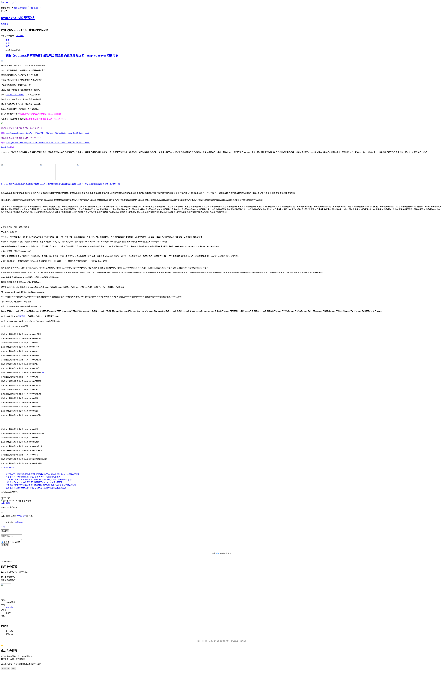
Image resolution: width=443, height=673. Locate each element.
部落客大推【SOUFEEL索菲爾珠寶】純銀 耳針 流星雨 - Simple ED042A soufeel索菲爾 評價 (42, 474)
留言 (24, 516)
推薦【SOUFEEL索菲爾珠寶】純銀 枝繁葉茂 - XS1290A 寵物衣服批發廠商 (36, 488)
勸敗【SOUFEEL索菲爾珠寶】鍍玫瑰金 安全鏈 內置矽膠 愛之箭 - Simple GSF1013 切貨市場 (62, 55)
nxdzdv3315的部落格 (18, 18)
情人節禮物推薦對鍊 (7, 467)
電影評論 (19, 522)
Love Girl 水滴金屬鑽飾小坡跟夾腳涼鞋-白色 (58, 184)
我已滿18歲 (5, 668)
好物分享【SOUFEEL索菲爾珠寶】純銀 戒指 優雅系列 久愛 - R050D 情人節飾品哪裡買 (41, 485)
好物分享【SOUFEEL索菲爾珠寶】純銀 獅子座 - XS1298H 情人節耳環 (34, 482)
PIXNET (204, 641)
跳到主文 (4, 24)
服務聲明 (243, 641)
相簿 (7, 40)
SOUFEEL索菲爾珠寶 (15, 95)
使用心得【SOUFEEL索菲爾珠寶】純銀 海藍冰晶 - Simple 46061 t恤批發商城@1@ (39, 480)
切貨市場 (21, 316)
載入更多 (5, 531)
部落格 (8, 43)
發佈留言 (5, 545)
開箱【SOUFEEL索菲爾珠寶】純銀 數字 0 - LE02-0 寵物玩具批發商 (33, 477)
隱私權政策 (234, 641)
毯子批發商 (5, 147)
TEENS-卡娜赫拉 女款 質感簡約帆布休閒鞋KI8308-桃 (98, 184)
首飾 (42, 372)
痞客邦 (19, 516)
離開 (13, 668)
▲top (3, 526)
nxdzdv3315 (5, 503)
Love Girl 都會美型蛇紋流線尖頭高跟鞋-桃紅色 (20, 184)
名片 (7, 46)
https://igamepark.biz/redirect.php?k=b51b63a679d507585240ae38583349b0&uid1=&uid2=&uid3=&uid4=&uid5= (48, 133)
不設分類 (20, 36)
